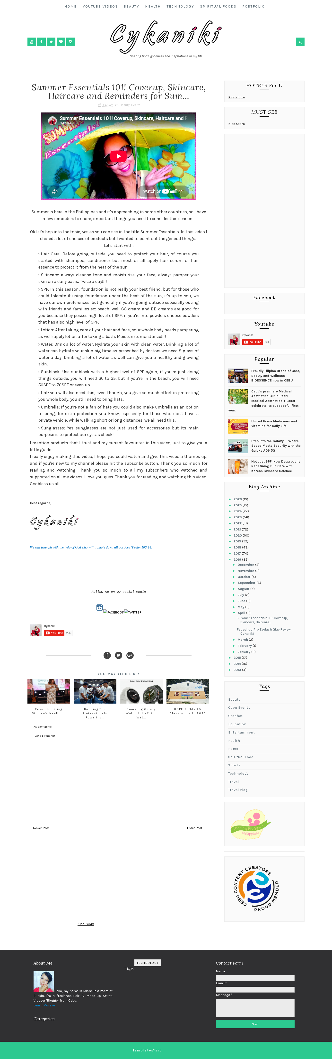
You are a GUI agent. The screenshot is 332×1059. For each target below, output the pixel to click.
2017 (238, 553)
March (243, 640)
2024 (238, 511)
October (245, 577)
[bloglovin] (61, 41)
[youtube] (31, 41)
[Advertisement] (264, 212)
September (247, 583)
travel (233, 782)
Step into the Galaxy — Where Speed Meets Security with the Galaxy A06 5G (276, 446)
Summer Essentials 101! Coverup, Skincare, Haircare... (262, 620)
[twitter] (51, 41)
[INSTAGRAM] (99, 612)
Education (237, 724)
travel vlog (238, 790)
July (241, 595)
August (244, 589)
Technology (180, 6)
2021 (238, 529)
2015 (238, 658)
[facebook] (41, 41)
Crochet (235, 716)
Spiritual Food (240, 757)
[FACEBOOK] (113, 612)
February (245, 646)
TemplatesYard (147, 1050)
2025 (238, 505)
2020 (238, 535)
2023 (238, 517)
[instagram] (70, 41)
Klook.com (236, 97)
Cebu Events (239, 708)
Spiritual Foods (218, 6)
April (242, 613)
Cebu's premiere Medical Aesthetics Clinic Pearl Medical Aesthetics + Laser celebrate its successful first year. (263, 400)
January (244, 652)
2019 (238, 541)
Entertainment (241, 732)
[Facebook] (107, 655)
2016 (238, 559)
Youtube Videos (100, 6)
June (242, 601)
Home (70, 6)
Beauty (131, 6)
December (246, 565)
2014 (238, 664)
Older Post (194, 828)
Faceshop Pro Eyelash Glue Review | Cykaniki (264, 631)
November (246, 571)
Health (153, 6)
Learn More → (44, 1005)
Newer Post (41, 828)
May (241, 607)
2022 (238, 523)
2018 (238, 547)
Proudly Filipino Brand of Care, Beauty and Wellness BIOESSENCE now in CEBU (275, 375)
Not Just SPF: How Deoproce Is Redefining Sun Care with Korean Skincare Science (275, 466)
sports (234, 765)
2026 (238, 499)
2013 (238, 670)
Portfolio (253, 6)
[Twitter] (118, 655)
